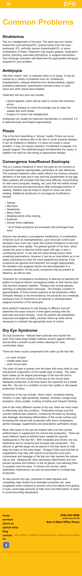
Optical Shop (10, 527)
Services (8, 519)
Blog (5, 531)
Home (6, 515)
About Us (8, 523)
